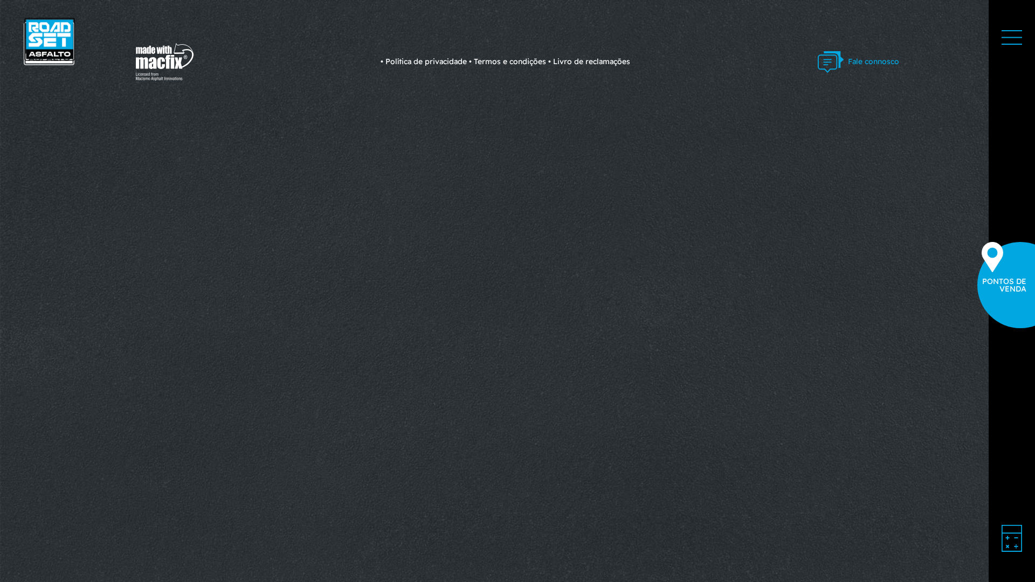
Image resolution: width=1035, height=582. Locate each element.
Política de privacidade (426, 61)
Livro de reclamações (591, 61)
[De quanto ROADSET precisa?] (1012, 538)
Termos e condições (510, 61)
